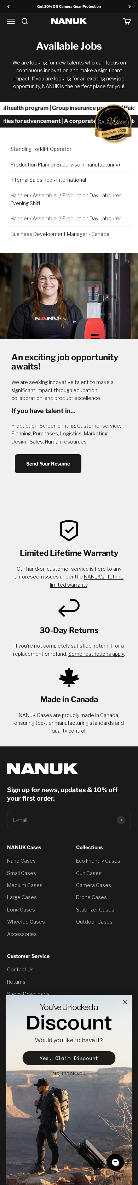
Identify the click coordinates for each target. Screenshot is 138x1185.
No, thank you (68, 1073)
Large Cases (22, 897)
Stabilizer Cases (95, 910)
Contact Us (20, 969)
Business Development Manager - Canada (60, 234)
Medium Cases (24, 885)
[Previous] (8, 7)
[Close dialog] (125, 1002)
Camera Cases (93, 885)
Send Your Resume (48, 464)
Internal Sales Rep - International (48, 180)
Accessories (22, 934)
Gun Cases (89, 873)
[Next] (129, 7)
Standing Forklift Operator (41, 149)
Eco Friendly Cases (98, 861)
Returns (16, 982)
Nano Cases (21, 861)
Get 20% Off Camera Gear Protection (69, 6)
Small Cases (21, 873)
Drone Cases (91, 897)
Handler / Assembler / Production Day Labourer (66, 218)
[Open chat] (115, 1162)
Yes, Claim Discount (69, 1058)
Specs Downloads (28, 994)
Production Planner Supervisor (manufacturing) (65, 165)
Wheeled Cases (26, 922)
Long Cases (21, 910)
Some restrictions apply (96, 654)
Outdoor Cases (94, 922)
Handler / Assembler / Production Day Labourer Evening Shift (66, 199)
